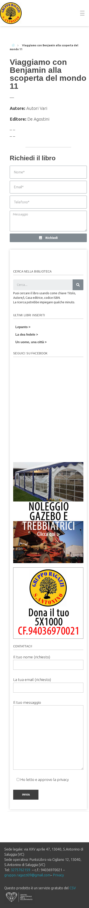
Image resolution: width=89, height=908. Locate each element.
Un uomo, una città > (31, 342)
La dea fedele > (26, 334)
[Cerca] (78, 284)
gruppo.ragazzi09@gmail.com (27, 875)
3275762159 (20, 870)
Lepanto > (22, 327)
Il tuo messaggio (27, 702)
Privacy (58, 875)
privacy (63, 779)
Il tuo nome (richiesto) (31, 657)
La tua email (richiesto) (32, 679)
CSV (73, 888)
